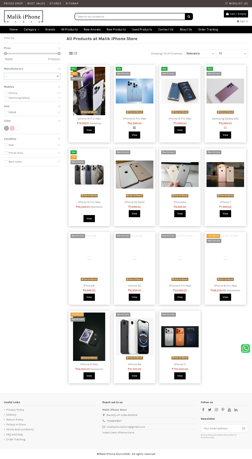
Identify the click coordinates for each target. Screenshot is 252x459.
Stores (56, 3)
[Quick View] (92, 114)
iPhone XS (134, 285)
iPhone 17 (180, 364)
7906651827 (114, 421)
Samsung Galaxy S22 (225, 118)
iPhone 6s (180, 202)
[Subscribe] (244, 428)
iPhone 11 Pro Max (180, 285)
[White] (89, 211)
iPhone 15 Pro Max (89, 202)
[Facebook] (203, 410)
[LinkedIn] (235, 410)
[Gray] (134, 127)
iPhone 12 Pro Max (180, 118)
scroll (238, 14)
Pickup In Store (16, 424)
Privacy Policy (15, 409)
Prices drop (14, 3)
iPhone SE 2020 (135, 202)
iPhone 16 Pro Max (225, 285)
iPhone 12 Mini (89, 364)
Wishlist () (238, 3)
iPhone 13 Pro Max (134, 118)
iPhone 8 (89, 285)
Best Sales (37, 3)
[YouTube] (229, 410)
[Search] (189, 16)
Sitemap (72, 3)
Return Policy (14, 419)
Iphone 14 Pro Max (89, 118)
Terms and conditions (20, 429)
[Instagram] (216, 410)
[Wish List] (86, 114)
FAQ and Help (14, 434)
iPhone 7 (225, 202)
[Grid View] (71, 53)
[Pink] (225, 127)
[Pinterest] (222, 410)
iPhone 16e (134, 364)
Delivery (11, 414)
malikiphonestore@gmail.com (126, 427)
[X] (209, 410)
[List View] (75, 53)
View (89, 130)
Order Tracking (15, 439)
